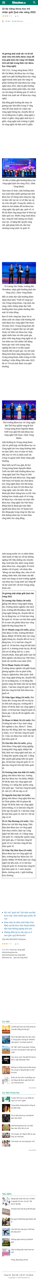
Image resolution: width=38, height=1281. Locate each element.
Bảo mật (15, 1275)
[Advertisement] (19, 37)
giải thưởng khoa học (10, 952)
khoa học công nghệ (17, 950)
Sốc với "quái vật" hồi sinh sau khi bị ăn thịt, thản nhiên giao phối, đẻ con (20, 915)
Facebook (29, 1275)
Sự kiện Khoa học (17, 21)
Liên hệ (22, 1275)
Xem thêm (32, 1088)
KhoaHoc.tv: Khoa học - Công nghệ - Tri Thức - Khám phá (19, 3)
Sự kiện (7, 21)
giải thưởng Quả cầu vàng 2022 (13, 955)
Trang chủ (7, 1275)
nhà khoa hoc (7, 957)
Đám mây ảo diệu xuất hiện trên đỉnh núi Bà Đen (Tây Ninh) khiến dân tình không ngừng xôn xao (19, 925)
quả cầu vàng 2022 (20, 957)
